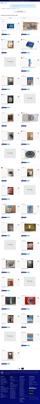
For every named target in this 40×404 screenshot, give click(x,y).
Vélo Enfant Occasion (12, 392)
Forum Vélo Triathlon (31, 380)
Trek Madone (21, 400)
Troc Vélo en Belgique (31, 378)
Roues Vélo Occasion (12, 394)
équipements (23, 0)
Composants (3, 8)
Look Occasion (21, 387)
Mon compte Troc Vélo (3, 378)
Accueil (1, 377)
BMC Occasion (21, 378)
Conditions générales (3, 379)
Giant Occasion (21, 385)
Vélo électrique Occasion (13, 388)
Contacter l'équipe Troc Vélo (4, 382)
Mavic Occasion (21, 388)
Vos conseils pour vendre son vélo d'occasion (33, 385)
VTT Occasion (12, 387)
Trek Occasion (21, 395)
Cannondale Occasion (22, 380)
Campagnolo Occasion (22, 379)
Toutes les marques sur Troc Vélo (24, 396)
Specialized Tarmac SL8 (22, 399)
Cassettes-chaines (14, 8)
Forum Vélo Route (31, 379)
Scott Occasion (21, 392)
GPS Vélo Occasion (12, 397)
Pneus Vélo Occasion (12, 395)
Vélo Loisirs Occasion (12, 390)
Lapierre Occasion (22, 386)
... (0, 8)
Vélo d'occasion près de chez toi (14, 384)
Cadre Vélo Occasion (12, 396)
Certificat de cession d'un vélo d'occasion (4, 397)
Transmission (8, 8)
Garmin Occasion (22, 384)
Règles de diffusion (3, 380)
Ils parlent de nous (3, 384)
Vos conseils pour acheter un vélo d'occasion (33, 383)
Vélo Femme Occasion (13, 393)
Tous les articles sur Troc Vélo (4, 387)
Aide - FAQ (2, 383)
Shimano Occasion (22, 393)
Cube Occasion (21, 382)
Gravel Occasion (12, 389)
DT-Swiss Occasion (22, 383)
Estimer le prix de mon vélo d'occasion (13, 378)
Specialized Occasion (22, 394)
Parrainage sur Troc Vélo (32, 377)
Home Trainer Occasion (13, 398)
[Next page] (22, 368)
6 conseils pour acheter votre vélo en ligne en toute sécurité (5, 389)
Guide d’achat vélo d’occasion (4, 390)
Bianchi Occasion (22, 377)
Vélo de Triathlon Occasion (13, 386)
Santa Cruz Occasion (22, 391)
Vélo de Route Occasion (13, 385)
